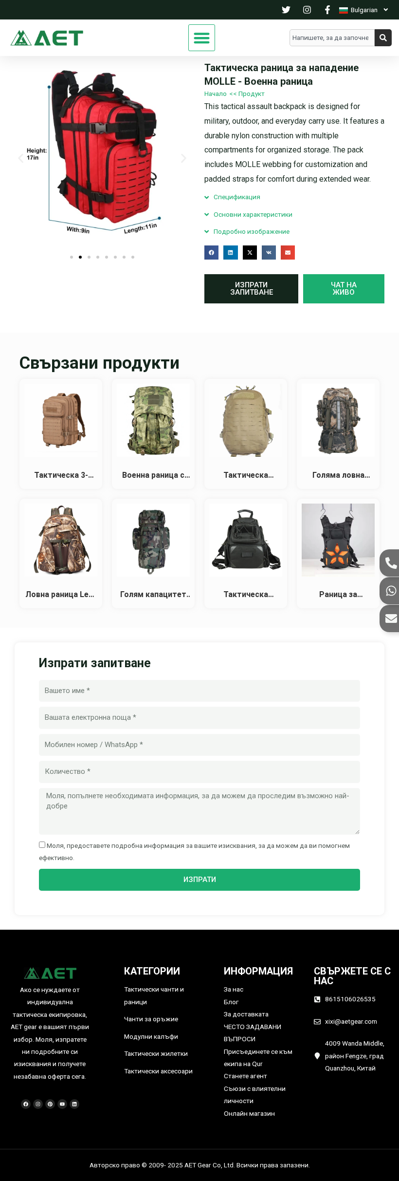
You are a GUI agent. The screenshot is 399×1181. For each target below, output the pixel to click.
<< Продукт (247, 93)
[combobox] (332, 37)
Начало (215, 93)
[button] (201, 37)
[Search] (383, 37)
